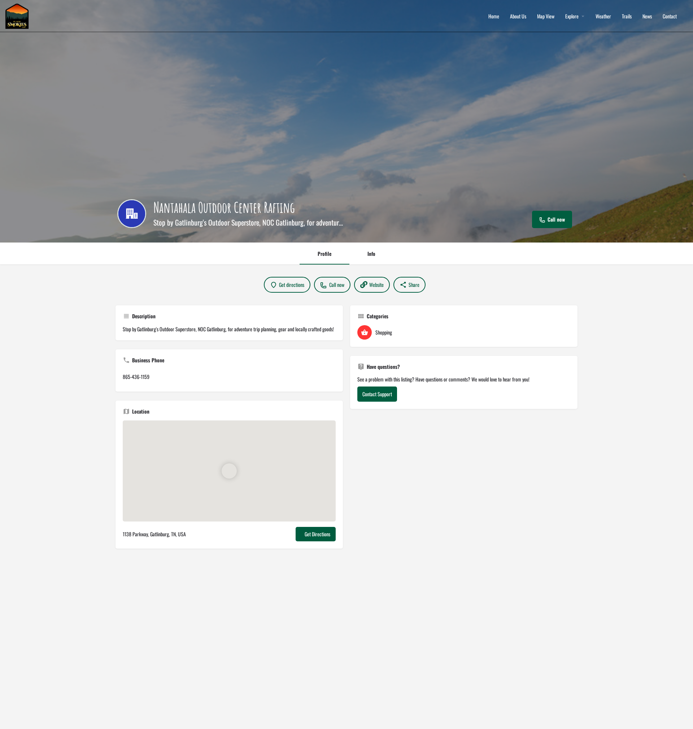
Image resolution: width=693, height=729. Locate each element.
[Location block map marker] (229, 471)
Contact (670, 16)
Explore (572, 16)
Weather (603, 16)
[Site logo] (17, 15)
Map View (545, 16)
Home (493, 16)
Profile (324, 253)
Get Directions (317, 534)
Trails (627, 16)
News (647, 16)
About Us (518, 16)
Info (371, 253)
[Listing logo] (131, 213)
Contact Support (377, 394)
